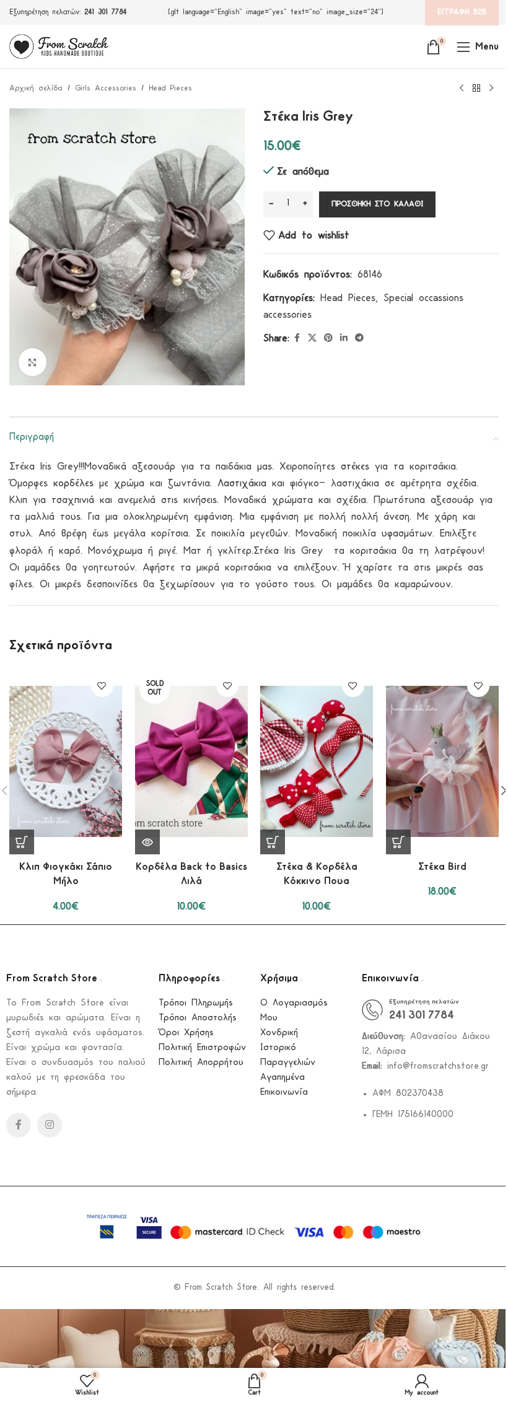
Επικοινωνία (284, 1092)
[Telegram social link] (359, 339)
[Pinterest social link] (328, 339)
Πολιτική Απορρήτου (201, 1062)
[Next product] (491, 88)
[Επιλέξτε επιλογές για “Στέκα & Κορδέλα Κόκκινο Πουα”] (272, 842)
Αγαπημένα (282, 1077)
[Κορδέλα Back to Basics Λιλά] (191, 761)
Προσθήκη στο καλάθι (377, 204)
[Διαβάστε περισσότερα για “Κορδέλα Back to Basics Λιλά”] (147, 842)
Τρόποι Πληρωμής (196, 1003)
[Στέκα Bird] (442, 761)
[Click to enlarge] (32, 362)
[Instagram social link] (49, 1125)
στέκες (355, 467)
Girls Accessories (105, 88)
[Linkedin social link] (343, 339)
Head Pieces (170, 88)
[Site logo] (58, 46)
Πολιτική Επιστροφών (202, 1048)
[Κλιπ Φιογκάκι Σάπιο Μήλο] (66, 761)
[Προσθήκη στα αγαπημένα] (102, 686)
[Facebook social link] (296, 339)
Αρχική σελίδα (36, 88)
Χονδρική (279, 1033)
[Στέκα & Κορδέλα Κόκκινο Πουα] (317, 761)
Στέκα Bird (442, 867)
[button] (21, 842)
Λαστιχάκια (241, 483)
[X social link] (312, 339)
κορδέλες (73, 483)
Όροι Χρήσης (186, 1033)
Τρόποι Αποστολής (198, 1018)
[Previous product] (461, 88)
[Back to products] (476, 88)
